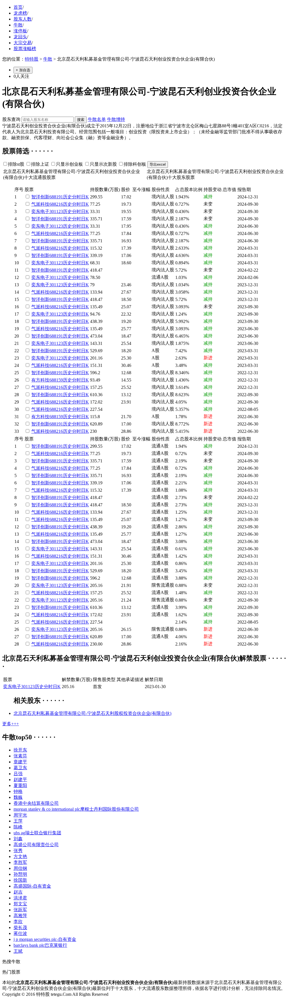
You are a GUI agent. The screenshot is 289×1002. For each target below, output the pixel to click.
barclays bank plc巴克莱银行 (40, 945)
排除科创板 (135, 164)
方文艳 (20, 856)
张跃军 (20, 909)
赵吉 (18, 892)
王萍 (18, 821)
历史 (67, 196)
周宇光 (20, 815)
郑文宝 (20, 903)
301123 (56, 211)
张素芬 (20, 755)
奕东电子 (40, 211)
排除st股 (16, 164)
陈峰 (18, 826)
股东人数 (23, 19)
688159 (56, 380)
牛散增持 (116, 119)
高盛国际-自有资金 (32, 886)
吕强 (18, 773)
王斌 (18, 951)
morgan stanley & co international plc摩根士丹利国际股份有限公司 (76, 809)
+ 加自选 (23, 70)
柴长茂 (20, 927)
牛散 (18, 25)
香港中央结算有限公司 (36, 803)
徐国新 (20, 880)
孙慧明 (20, 874)
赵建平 (20, 779)
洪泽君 (20, 897)
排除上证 (40, 164)
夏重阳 (20, 785)
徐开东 (20, 750)
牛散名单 (97, 119)
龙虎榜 (20, 13)
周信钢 (20, 868)
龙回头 (20, 36)
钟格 (18, 791)
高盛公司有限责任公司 (36, 844)
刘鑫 (18, 838)
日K (85, 196)
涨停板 (20, 30)
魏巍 (18, 797)
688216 (56, 204)
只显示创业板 (69, 164)
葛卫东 (20, 767)
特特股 (31, 59)
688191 (56, 196)
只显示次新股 (103, 164)
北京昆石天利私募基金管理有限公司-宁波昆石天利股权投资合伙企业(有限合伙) (92, 713)
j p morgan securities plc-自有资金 (45, 939)
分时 (76, 196)
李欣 (18, 921)
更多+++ (10, 723)
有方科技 (40, 380)
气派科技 (40, 204)
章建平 (20, 761)
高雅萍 (20, 915)
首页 (18, 7)
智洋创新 (40, 196)
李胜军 (20, 862)
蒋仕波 (20, 933)
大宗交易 (23, 42)
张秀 (18, 850)
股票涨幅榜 (25, 48)
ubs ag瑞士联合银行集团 (37, 832)
